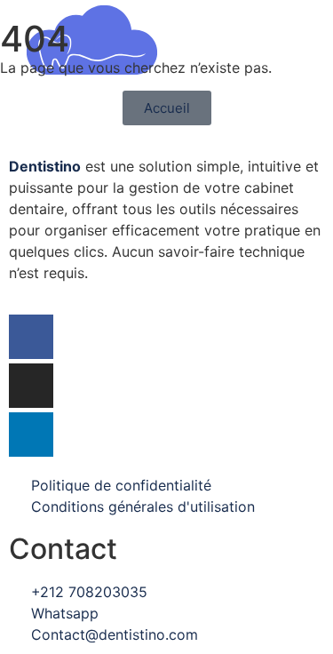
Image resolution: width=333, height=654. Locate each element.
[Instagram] (31, 385)
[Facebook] (31, 337)
